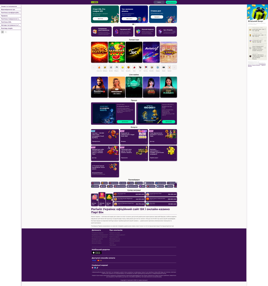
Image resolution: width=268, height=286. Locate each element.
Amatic (124, 183)
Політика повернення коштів (11, 19)
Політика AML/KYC (114, 241)
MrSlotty (161, 186)
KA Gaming (152, 186)
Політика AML (6, 22)
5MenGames (114, 183)
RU (6, 32)
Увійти (159, 2)
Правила (4, 16)
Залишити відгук (96, 243)
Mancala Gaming (120, 186)
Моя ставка (129, 18)
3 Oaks (105, 183)
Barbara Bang (150, 183)
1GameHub (96, 183)
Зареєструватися (171, 2)
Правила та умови (114, 233)
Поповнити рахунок (97, 233)
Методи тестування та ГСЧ (11, 25)
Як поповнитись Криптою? (99, 237)
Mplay (143, 186)
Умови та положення (9, 6)
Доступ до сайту (96, 241)
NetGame (170, 186)
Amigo (131, 183)
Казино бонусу (256, 65)
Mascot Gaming (133, 186)
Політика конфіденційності (11, 12)
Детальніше (125, 121)
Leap (111, 186)
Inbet (104, 186)
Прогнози (100, 18)
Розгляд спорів (6, 28)
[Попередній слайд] (94, 32)
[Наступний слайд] (174, 32)
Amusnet (139, 183)
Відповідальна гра (8, 9)
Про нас (111, 243)
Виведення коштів (97, 239)
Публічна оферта (114, 237)
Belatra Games (161, 183)
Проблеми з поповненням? (100, 235)
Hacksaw (96, 186)
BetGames (172, 183)
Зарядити (156, 17)
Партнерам (112, 245)
